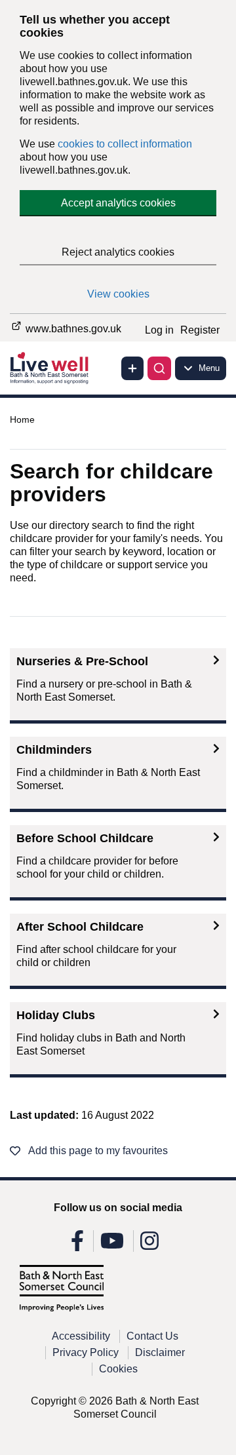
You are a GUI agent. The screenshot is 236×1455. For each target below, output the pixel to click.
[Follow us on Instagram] (149, 1245)
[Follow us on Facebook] (77, 1245)
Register (200, 330)
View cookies (118, 294)
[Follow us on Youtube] (112, 1245)
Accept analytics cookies (118, 202)
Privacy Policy (85, 1352)
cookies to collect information (125, 143)
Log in (159, 330)
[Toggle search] (159, 368)
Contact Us (152, 1336)
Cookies (118, 1368)
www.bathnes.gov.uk (72, 328)
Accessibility (81, 1336)
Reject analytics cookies (118, 252)
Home (22, 419)
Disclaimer (160, 1352)
